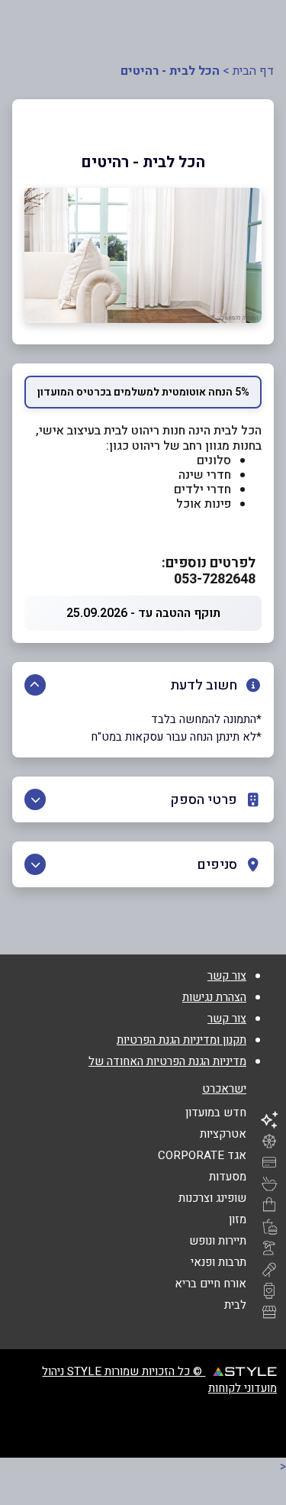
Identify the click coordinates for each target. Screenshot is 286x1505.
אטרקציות (223, 1134)
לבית (235, 1305)
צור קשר (226, 975)
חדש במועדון (215, 1112)
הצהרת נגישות (214, 997)
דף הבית (253, 71)
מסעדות (227, 1176)
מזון (237, 1219)
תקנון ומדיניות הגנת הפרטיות (181, 1040)
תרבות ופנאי (218, 1262)
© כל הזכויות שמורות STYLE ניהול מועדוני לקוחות (159, 1380)
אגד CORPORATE (202, 1155)
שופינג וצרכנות (212, 1198)
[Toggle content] (35, 685)
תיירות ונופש (217, 1240)
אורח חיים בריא (210, 1283)
